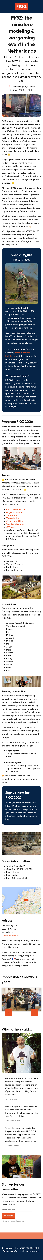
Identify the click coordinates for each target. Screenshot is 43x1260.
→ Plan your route (10, 935)
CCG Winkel (11, 527)
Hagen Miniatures (14, 512)
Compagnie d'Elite (14, 521)
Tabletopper (12, 515)
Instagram (34, 1251)
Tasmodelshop (13, 518)
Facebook (19, 1251)
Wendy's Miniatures (15, 524)
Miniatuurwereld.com (16, 509)
